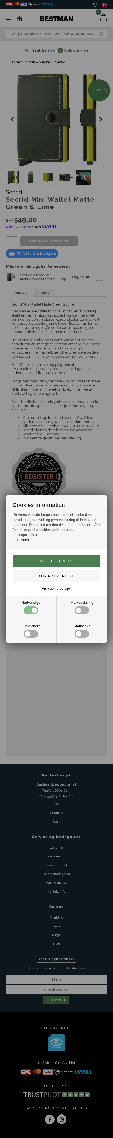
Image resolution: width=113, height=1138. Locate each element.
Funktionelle (31, 626)
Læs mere (21, 540)
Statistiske (82, 626)
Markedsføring (81, 602)
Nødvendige (30, 602)
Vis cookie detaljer (56, 588)
